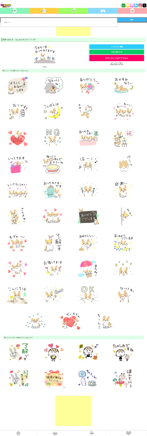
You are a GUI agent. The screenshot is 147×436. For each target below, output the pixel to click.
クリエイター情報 (117, 47)
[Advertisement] (73, 30)
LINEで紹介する (116, 52)
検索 (131, 19)
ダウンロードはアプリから (116, 58)
